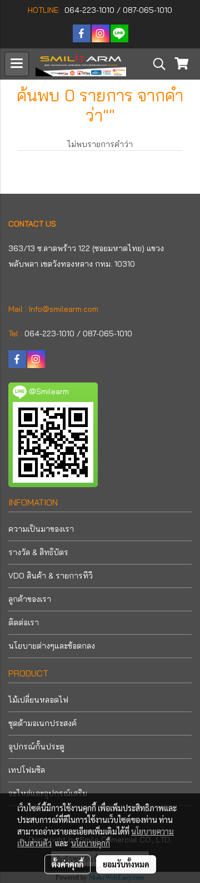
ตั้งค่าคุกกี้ (67, 864)
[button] (155, 64)
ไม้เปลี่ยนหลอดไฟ (38, 700)
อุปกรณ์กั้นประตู (36, 747)
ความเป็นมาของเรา (41, 529)
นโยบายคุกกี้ (90, 843)
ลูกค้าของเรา (29, 599)
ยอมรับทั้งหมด (126, 864)
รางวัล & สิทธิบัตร (38, 552)
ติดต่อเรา (23, 622)
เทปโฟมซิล (26, 770)
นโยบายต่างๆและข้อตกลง (51, 646)
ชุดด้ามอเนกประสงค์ (42, 723)
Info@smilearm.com (63, 309)
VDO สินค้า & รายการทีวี (50, 576)
